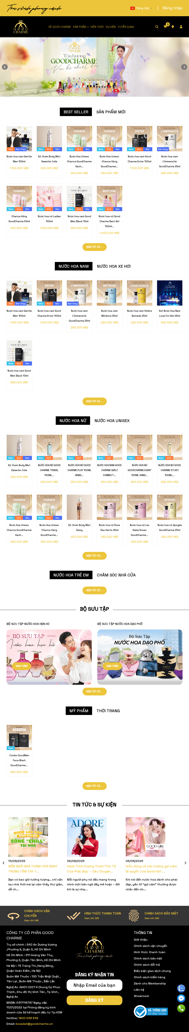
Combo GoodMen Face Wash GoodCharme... (19, 760)
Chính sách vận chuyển (150, 946)
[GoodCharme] (21, 27)
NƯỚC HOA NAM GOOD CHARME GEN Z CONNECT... (109, 470)
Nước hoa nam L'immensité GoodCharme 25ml (169, 161)
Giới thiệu (140, 940)
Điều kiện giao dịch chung (152, 971)
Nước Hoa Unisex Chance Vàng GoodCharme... (109, 161)
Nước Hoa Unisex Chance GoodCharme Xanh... (79, 161)
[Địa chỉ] (175, 27)
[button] (4, 863)
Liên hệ (139, 990)
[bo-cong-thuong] (151, 1011)
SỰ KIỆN (111, 27)
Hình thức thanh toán (149, 952)
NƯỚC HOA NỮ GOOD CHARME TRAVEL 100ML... (49, 470)
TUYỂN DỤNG (126, 27)
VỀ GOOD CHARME (59, 27)
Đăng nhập (173, 8)
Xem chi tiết (31, 920)
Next (184, 67)
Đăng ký (94, 1000)
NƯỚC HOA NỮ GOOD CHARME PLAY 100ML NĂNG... (79, 470)
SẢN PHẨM (79, 27)
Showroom (141, 996)
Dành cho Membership (150, 983)
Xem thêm (22, 666)
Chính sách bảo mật (148, 958)
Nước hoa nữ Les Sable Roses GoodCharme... (139, 530)
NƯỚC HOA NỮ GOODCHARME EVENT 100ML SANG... (140, 470)
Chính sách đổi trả (147, 965)
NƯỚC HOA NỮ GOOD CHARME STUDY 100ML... (169, 470)
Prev (5, 67)
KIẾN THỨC (97, 27)
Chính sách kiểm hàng (149, 977)
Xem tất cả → (94, 247)
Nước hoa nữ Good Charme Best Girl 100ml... (109, 221)
